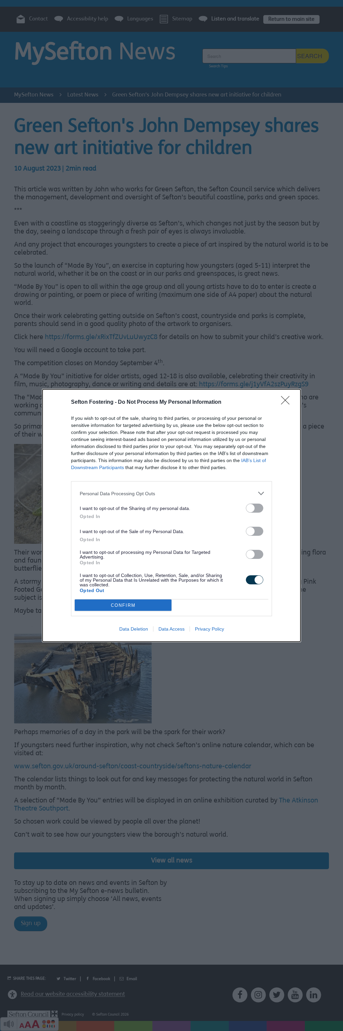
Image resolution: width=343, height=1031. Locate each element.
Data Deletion (133, 629)
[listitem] (171, 493)
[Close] (287, 402)
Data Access (171, 629)
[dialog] (171, 515)
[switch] (254, 508)
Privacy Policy (209, 629)
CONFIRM (123, 605)
